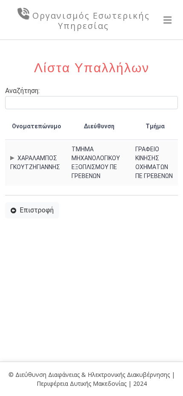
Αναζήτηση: (22, 91)
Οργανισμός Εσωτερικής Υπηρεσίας (91, 20)
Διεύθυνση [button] (99, 126)
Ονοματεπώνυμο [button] (36, 126)
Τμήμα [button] (155, 126)
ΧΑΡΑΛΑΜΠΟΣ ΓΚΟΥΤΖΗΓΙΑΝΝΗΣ (35, 162)
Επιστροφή (35, 210)
